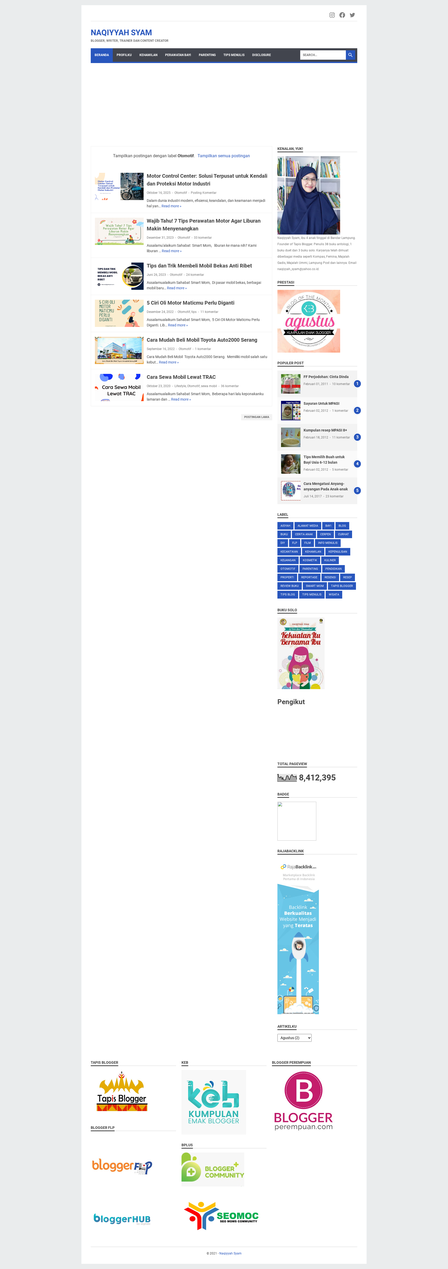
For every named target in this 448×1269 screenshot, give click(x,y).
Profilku (124, 55)
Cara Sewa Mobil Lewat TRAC (181, 377)
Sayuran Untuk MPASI (321, 403)
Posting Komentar (203, 193)
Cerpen (325, 534)
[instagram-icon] (332, 15)
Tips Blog (288, 594)
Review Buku (290, 586)
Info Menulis (328, 543)
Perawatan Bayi (178, 55)
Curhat (343, 534)
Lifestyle (180, 386)
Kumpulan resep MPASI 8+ (325, 430)
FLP (294, 543)
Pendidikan (333, 569)
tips (194, 312)
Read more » (171, 206)
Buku (284, 534)
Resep (347, 577)
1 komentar (203, 349)
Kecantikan (289, 551)
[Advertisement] (224, 102)
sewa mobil (209, 386)
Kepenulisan (337, 551)
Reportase (309, 577)
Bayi (328, 525)
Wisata (334, 594)
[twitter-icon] (352, 15)
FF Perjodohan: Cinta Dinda (326, 377)
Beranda (102, 55)
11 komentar (209, 312)
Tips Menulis (233, 55)
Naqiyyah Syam (121, 32)
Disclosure (261, 55)
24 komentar (195, 275)
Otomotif (180, 193)
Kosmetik (310, 560)
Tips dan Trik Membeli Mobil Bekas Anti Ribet (199, 266)
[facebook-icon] (342, 15)
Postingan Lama (256, 417)
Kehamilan (148, 55)
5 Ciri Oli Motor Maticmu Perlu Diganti (190, 303)
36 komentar (230, 386)
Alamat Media (308, 525)
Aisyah (285, 525)
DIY (283, 543)
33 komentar (203, 237)
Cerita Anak (304, 534)
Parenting (207, 55)
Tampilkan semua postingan (224, 155)
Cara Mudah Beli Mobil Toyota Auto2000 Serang (202, 340)
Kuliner (330, 560)
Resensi (330, 577)
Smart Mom (315, 586)
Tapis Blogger (342, 586)
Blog (342, 525)
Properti (287, 577)
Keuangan (288, 560)
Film (307, 543)
